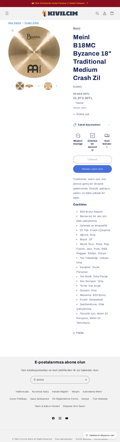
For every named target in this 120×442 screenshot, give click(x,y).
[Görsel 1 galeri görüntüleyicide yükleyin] (20, 86)
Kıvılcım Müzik (26, 439)
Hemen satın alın (92, 169)
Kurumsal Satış (40, 391)
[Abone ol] (85, 380)
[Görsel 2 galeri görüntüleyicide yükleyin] (29, 86)
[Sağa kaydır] (56, 85)
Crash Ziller (32, 22)
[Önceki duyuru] (6, 3)
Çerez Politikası (18, 399)
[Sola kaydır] (11, 85)
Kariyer (85, 399)
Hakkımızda (22, 391)
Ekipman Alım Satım (74, 406)
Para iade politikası (63, 439)
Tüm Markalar (100, 399)
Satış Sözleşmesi (39, 399)
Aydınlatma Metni (92, 391)
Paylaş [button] (80, 333)
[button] (6, 13)
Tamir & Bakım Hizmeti (47, 406)
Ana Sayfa (14, 22)
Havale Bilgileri (60, 391)
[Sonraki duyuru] (113, 3)
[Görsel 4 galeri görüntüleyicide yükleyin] (48, 86)
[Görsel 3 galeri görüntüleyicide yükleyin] (38, 86)
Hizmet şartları (101, 439)
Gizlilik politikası (83, 439)
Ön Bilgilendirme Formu (65, 399)
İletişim (76, 391)
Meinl (76, 28)
